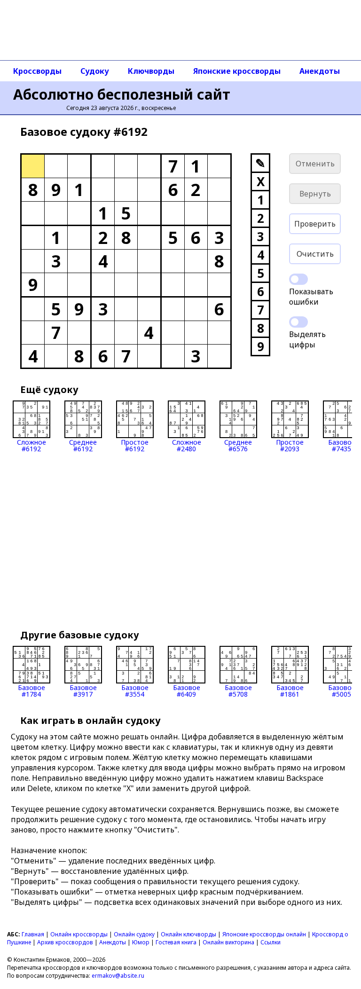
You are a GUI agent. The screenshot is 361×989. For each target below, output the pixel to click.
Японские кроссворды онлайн (264, 934)
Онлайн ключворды (188, 934)
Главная (33, 934)
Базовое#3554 (135, 690)
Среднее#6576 (238, 445)
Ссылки (270, 942)
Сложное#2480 (186, 445)
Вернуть (315, 193)
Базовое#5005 (341, 690)
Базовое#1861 (290, 690)
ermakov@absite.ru (118, 976)
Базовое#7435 (341, 445)
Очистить (315, 254)
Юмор (140, 942)
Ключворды (151, 71)
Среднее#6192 (83, 445)
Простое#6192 (135, 445)
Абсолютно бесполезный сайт (121, 94)
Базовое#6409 (186, 690)
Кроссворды (37, 71)
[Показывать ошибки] (298, 279)
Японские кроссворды (237, 71)
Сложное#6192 (31, 445)
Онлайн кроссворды (79, 934)
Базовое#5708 (238, 690)
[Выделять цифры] (298, 322)
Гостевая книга (176, 942)
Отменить (315, 163)
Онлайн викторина (228, 942)
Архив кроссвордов (65, 942)
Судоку (94, 71)
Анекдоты (319, 71)
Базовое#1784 (31, 690)
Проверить (315, 224)
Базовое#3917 (83, 690)
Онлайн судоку (134, 934)
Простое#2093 (290, 445)
